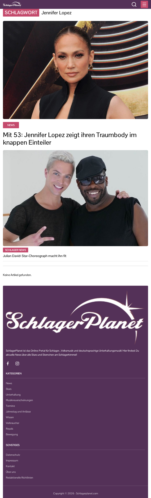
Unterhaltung (13, 394)
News (9, 383)
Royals (9, 428)
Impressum (12, 460)
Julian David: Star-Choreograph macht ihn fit (34, 256)
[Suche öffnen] (134, 4)
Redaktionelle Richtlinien (19, 477)
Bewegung (12, 434)
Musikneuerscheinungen (19, 400)
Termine (10, 405)
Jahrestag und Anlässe (18, 411)
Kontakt (10, 466)
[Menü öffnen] (144, 4)
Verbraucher (12, 423)
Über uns (11, 472)
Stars (8, 389)
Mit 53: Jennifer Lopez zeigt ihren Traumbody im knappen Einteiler (70, 138)
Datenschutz (13, 454)
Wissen (10, 417)
